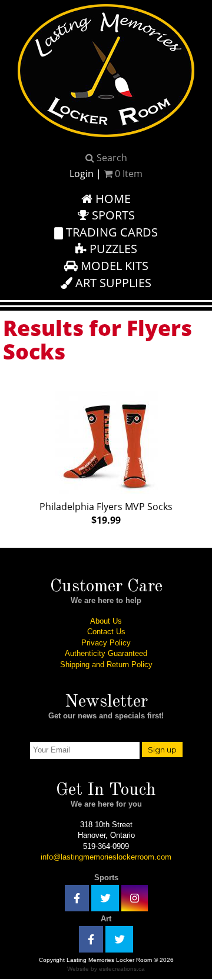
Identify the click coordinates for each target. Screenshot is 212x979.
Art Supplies (111, 283)
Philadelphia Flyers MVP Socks (106, 513)
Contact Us (106, 631)
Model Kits (113, 266)
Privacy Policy (106, 642)
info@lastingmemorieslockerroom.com (106, 857)
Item (129, 173)
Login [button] (81, 173)
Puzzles (112, 249)
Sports (112, 215)
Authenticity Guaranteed (106, 653)
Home (111, 199)
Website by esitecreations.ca (106, 968)
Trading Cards (110, 232)
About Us (106, 621)
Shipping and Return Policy (106, 664)
